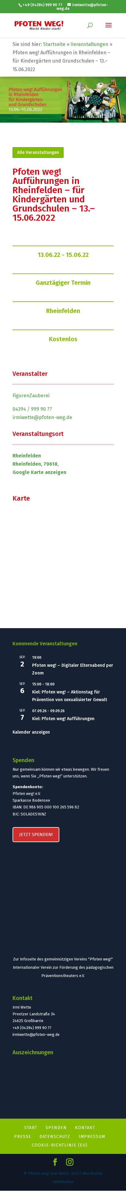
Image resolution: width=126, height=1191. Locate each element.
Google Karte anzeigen (39, 472)
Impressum (92, 1136)
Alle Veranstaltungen (38, 152)
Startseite (54, 44)
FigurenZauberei (31, 396)
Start (30, 1127)
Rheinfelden (63, 311)
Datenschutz (54, 1136)
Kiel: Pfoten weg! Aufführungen (63, 718)
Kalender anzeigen (31, 732)
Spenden (56, 1127)
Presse (22, 1136)
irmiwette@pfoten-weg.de (42, 417)
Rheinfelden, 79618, (36, 464)
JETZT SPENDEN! (36, 834)
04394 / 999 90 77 (32, 409)
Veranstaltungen (89, 44)
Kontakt (85, 1127)
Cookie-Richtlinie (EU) (59, 1145)
